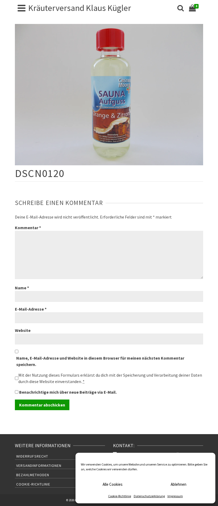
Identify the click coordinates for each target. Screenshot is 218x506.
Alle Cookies (113, 484)
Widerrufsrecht (32, 456)
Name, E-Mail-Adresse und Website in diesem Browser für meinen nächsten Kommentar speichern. (100, 361)
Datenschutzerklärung (149, 496)
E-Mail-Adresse (31, 309)
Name (22, 287)
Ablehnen (178, 484)
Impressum (175, 496)
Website (23, 330)
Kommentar (28, 227)
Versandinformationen (38, 465)
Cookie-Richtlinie (119, 496)
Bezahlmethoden (32, 474)
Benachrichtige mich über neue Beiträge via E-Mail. (68, 392)
